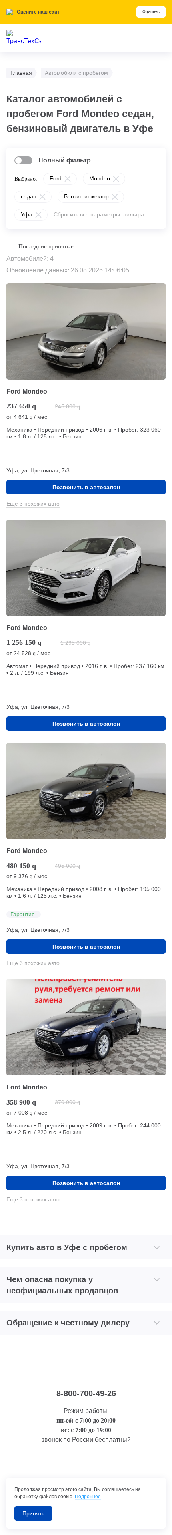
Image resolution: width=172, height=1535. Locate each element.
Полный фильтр (64, 160)
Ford (56, 178)
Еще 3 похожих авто (33, 503)
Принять (33, 1513)
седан (28, 196)
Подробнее (88, 1496)
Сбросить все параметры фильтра (99, 214)
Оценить (151, 12)
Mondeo (99, 178)
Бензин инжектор (86, 196)
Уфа (26, 214)
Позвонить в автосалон (86, 487)
